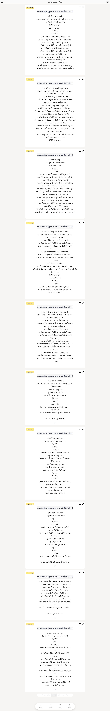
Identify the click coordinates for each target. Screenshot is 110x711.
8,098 (66, 695)
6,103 (48, 695)
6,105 (59, 695)
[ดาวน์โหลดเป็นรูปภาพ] (80, 7)
